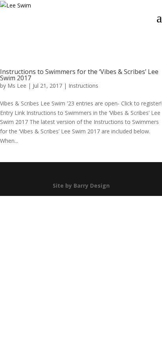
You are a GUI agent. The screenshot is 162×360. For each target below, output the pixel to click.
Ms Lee (16, 85)
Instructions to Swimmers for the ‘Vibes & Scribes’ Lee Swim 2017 (79, 74)
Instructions (83, 85)
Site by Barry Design (81, 185)
